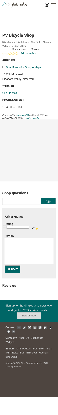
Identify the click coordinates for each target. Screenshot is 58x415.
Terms (8, 366)
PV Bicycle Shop (18, 45)
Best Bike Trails (41, 348)
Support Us (37, 338)
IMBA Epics (11, 352)
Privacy (17, 366)
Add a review (28, 53)
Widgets (9, 342)
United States (22, 42)
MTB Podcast (23, 348)
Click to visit (9, 93)
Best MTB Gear (28, 352)
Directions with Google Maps (23, 67)
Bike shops (7, 42)
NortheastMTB (22, 115)
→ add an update (31, 117)
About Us (24, 338)
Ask (48, 201)
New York (35, 42)
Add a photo (21, 49)
